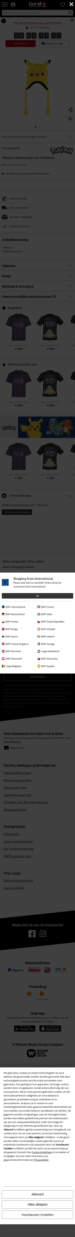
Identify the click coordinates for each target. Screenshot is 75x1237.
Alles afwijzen (38, 1204)
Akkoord (37, 1194)
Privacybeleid (41, 1159)
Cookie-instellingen (42, 1152)
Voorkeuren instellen (38, 1214)
